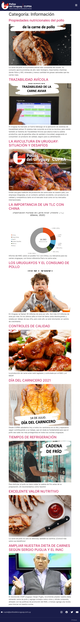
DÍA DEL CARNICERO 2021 (30, 380)
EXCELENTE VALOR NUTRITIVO (34, 491)
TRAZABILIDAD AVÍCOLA (28, 80)
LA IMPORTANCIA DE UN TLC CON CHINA (36, 207)
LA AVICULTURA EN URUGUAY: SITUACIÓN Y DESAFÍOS (33, 143)
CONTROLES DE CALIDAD (29, 326)
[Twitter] (72, 612)
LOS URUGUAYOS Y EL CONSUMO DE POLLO (39, 265)
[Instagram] (61, 612)
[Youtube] (77, 612)
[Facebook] (66, 612)
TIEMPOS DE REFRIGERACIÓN (32, 437)
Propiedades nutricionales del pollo (36, 20)
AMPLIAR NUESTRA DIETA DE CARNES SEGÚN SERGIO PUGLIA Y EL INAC (39, 548)
